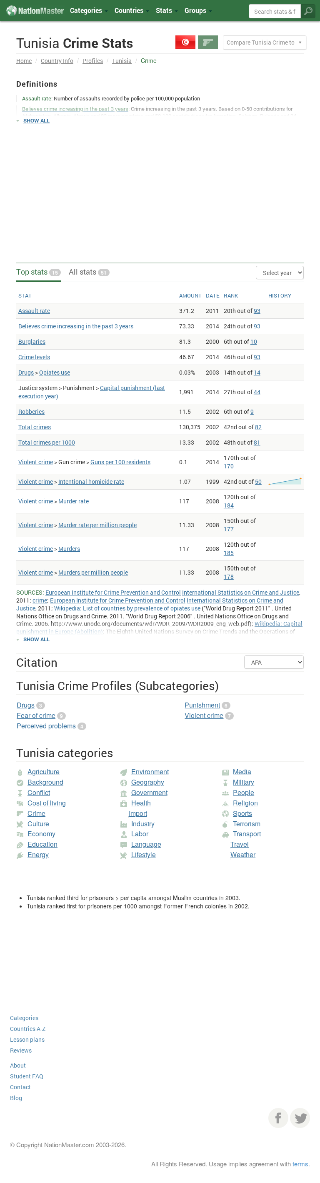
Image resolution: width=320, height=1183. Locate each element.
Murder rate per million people (97, 525)
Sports (242, 813)
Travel (239, 844)
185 (229, 553)
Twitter (300, 1118)
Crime (36, 813)
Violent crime (35, 462)
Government (149, 792)
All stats (88, 272)
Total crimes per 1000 (46, 442)
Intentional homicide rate (91, 481)
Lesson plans (27, 1039)
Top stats (37, 272)
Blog (16, 1098)
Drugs (26, 372)
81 (257, 442)
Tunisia (122, 61)
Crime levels (34, 357)
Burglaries (31, 341)
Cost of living (47, 803)
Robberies (31, 411)
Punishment (202, 705)
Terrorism (246, 823)
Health (141, 803)
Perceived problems (46, 725)
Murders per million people (93, 572)
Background (45, 782)
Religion (245, 803)
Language (146, 844)
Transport (247, 833)
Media (242, 771)
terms (300, 1163)
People (243, 792)
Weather (242, 854)
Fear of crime (36, 715)
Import (138, 813)
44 (257, 392)
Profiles (92, 61)
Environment (150, 771)
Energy (38, 854)
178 (229, 576)
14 (257, 372)
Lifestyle (143, 854)
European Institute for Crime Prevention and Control (113, 592)
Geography (147, 782)
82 (258, 427)
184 (229, 505)
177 (229, 529)
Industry (143, 823)
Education (43, 844)
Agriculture (44, 771)
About (18, 1065)
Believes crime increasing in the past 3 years (75, 326)
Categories (87, 10)
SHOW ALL (36, 120)
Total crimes (34, 427)
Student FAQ (26, 1076)
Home (24, 61)
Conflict (39, 792)
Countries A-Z (27, 1029)
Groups (196, 10)
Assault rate (34, 311)
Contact (20, 1087)
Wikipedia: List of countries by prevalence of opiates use (127, 608)
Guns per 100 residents (120, 462)
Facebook (278, 1118)
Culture (38, 823)
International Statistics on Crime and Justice (240, 592)
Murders (69, 549)
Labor (139, 833)
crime (39, 600)
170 (229, 466)
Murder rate (73, 501)
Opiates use (54, 372)
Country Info (57, 61)
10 (253, 341)
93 (257, 311)
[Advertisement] (160, 189)
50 (258, 481)
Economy (41, 833)
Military (243, 782)
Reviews (21, 1050)
